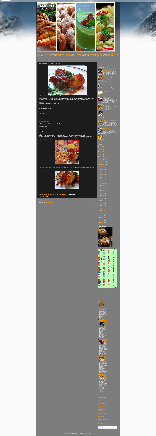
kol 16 (103, 190)
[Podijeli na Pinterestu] (74, 194)
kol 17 (102, 188)
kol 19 (103, 187)
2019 (101, 154)
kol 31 (103, 169)
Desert (57, 54)
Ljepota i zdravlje (114, 54)
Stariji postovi (90, 200)
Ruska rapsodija (107, 128)
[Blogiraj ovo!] (70, 194)
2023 (101, 148)
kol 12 (103, 197)
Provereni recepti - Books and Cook (103, 320)
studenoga (103, 162)
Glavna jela (90, 54)
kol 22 (103, 183)
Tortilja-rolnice (105, 324)
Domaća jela (66, 54)
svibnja (102, 219)
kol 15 (103, 192)
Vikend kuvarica (103, 339)
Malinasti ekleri (106, 97)
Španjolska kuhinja (102, 419)
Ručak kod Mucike (52, 5)
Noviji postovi (43, 200)
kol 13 (103, 195)
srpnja (102, 215)
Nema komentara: (63, 194)
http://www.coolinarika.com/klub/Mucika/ (107, 63)
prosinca (102, 161)
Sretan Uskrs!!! (106, 91)
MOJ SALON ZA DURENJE (102, 375)
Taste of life (102, 356)
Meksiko (100, 410)
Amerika (39, 54)
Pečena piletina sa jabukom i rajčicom (49, 63)
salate (108, 55)
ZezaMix (101, 301)
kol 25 (103, 175)
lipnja (101, 217)
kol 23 (103, 182)
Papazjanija (105, 303)
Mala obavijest (105, 377)
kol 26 (103, 174)
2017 (100, 158)
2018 (101, 156)
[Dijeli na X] (71, 194)
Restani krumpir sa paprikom (109, 135)
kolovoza (102, 167)
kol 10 (103, 200)
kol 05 (103, 208)
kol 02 (103, 213)
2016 (101, 159)
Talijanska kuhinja (76, 55)
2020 (101, 153)
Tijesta (86, 55)
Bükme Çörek (106, 76)
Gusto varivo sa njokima (108, 104)
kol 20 (103, 185)
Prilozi (57, 55)
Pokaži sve (105, 393)
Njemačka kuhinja (48, 55)
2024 (101, 146)
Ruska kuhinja (65, 55)
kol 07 (103, 205)
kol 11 (102, 198)
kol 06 (103, 207)
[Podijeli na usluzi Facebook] (72, 194)
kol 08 (103, 203)
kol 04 (103, 210)
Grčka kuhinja (99, 54)
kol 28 (103, 172)
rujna (101, 166)
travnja (102, 220)
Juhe (108, 54)
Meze (38, 55)
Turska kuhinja (96, 55)
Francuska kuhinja (80, 54)
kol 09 (103, 202)
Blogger (89, 433)
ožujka (102, 222)
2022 (101, 149)
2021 (101, 151)
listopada (102, 164)
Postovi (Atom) (49, 202)
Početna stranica (67, 200)
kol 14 (103, 193)
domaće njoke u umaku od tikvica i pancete (109, 112)
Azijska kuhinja (48, 54)
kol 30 (103, 170)
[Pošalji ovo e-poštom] (69, 194)
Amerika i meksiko (102, 397)
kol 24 (103, 177)
